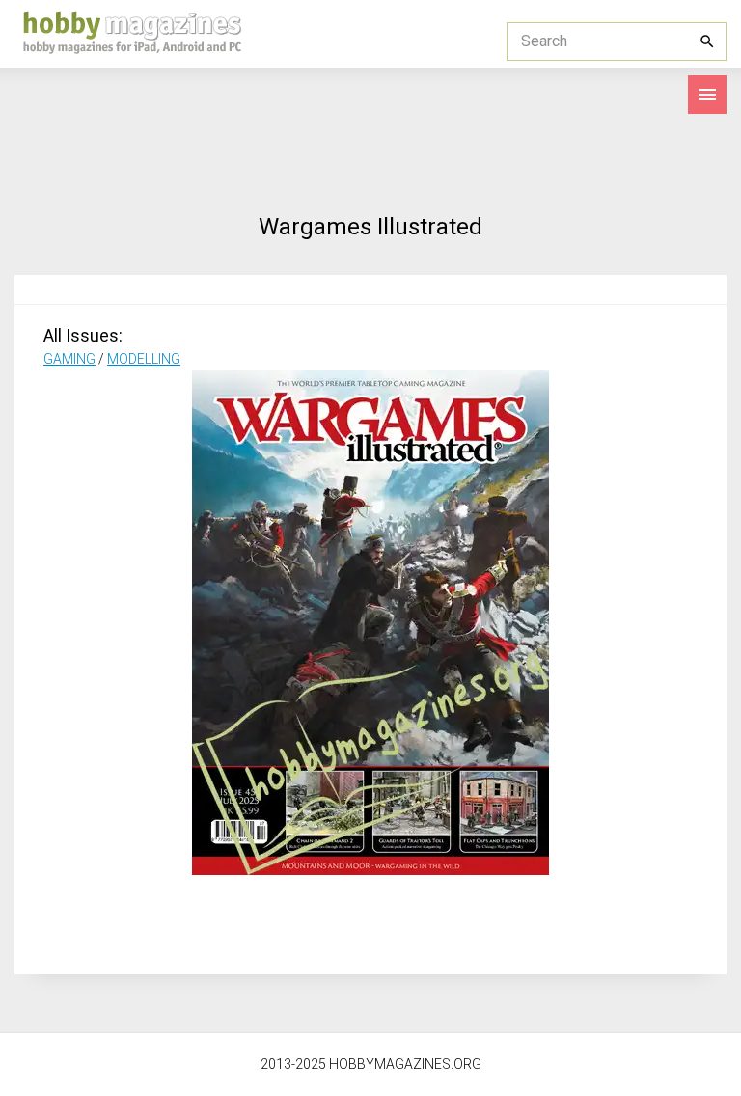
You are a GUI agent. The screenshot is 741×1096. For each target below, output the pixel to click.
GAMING (69, 359)
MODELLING (143, 359)
